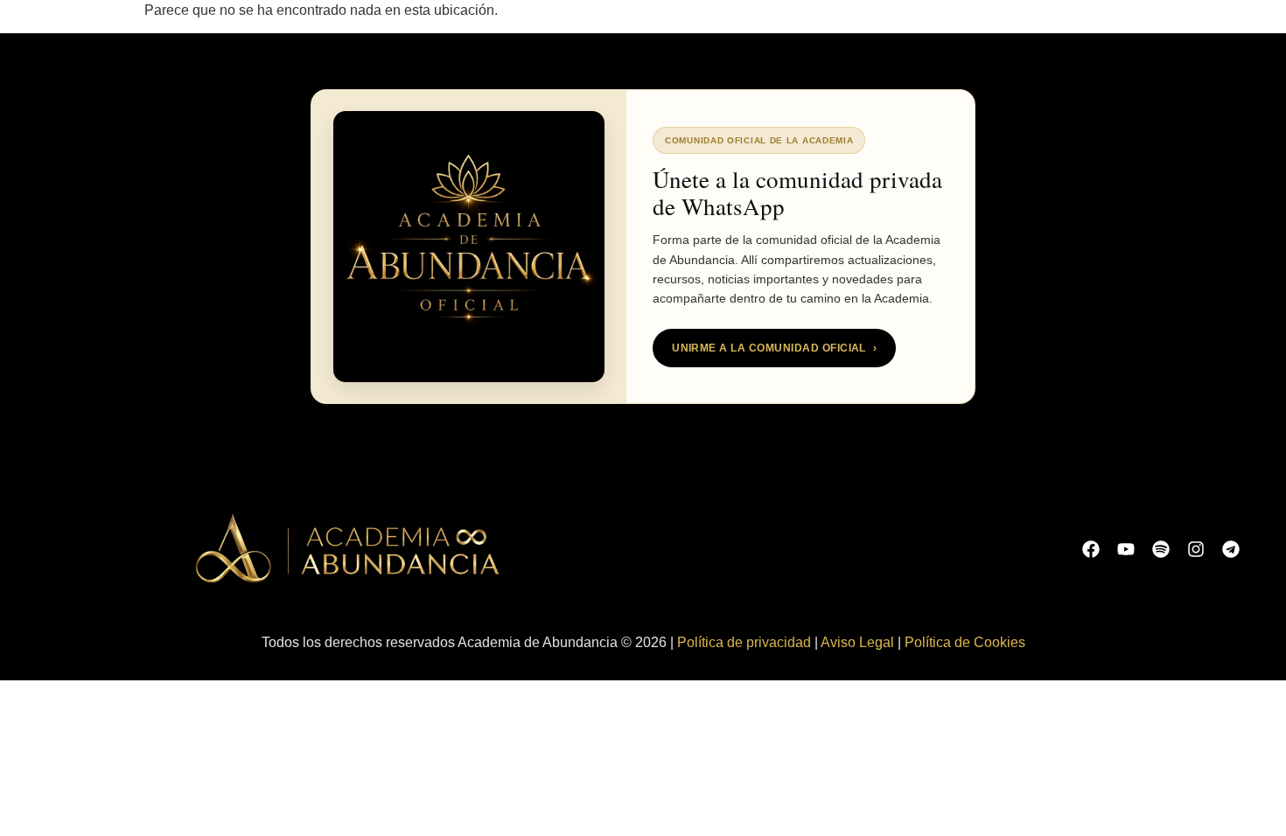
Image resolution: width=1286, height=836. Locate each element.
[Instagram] (1195, 549)
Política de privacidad (744, 642)
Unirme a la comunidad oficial (774, 348)
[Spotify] (1160, 549)
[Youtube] (1125, 549)
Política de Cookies (965, 642)
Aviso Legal (857, 642)
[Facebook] (1090, 549)
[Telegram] (1230, 549)
